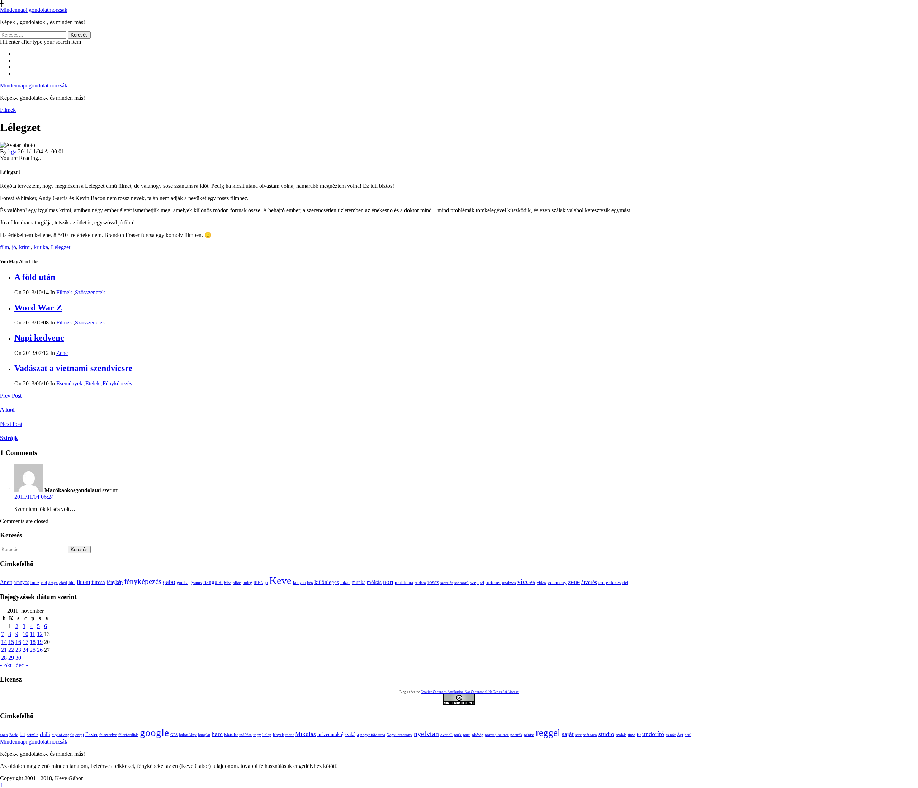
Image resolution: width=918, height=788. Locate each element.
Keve (280, 580)
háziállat (231, 735)
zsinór (671, 735)
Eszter (91, 734)
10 (25, 634)
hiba (227, 582)
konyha (299, 582)
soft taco (590, 735)
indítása (245, 735)
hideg (247, 582)
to (639, 734)
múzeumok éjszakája (338, 734)
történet (493, 582)
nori (388, 581)
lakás (345, 582)
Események (69, 383)
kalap (266, 735)
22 (11, 650)
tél (482, 582)
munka (358, 582)
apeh (4, 735)
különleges (326, 582)
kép (310, 583)
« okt (5, 665)
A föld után (34, 277)
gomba (182, 582)
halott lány (188, 735)
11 (32, 634)
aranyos (21, 582)
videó (541, 582)
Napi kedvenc (39, 337)
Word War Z (38, 307)
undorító (653, 733)
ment (289, 735)
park (458, 735)
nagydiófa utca (372, 735)
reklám (420, 582)
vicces (526, 581)
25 (33, 650)
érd (601, 582)
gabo (169, 582)
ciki (44, 582)
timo (631, 735)
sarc (578, 735)
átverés (589, 582)
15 (11, 642)
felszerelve (108, 735)
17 (25, 642)
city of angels (63, 735)
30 (18, 658)
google (154, 732)
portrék (516, 735)
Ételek (92, 383)
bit (22, 734)
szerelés (446, 582)
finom (83, 582)
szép (474, 582)
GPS (174, 735)
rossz (433, 582)
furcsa (98, 582)
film (4, 247)
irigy (257, 735)
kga (12, 151)
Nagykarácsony (399, 735)
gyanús (196, 582)
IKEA (258, 582)
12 (40, 634)
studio (606, 734)
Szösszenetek (90, 292)
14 (4, 642)
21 (4, 650)
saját (568, 734)
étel (625, 582)
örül (688, 735)
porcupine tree (497, 735)
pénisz (529, 735)
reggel (548, 732)
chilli (45, 734)
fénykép (115, 582)
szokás (621, 735)
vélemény (557, 582)
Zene (62, 353)
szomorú (461, 582)
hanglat (204, 735)
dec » (22, 665)
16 (18, 642)
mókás (374, 582)
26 (40, 650)
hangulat (213, 582)
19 (40, 642)
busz (34, 582)
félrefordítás (128, 735)
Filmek (8, 110)
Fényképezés (117, 383)
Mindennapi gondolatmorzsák (33, 10)
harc (217, 734)
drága (53, 582)
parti (466, 735)
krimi (25, 247)
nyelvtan (426, 733)
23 (18, 650)
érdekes (613, 582)
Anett (6, 582)
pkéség (477, 735)
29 (11, 658)
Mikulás (305, 734)
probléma (404, 582)
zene (574, 581)
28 (4, 658)
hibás (237, 582)
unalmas (509, 582)
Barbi (13, 735)
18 (33, 642)
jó (14, 247)
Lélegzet (60, 247)
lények (278, 735)
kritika (41, 247)
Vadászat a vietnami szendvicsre (73, 368)
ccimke (32, 735)
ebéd (63, 582)
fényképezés (142, 581)
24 (25, 650)
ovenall (446, 735)
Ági (680, 735)
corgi (79, 735)
